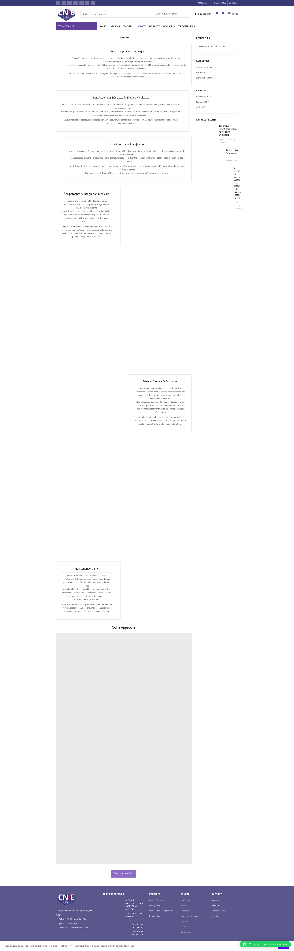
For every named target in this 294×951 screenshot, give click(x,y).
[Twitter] (64, 3)
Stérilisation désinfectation (161, 910)
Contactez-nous (219, 910)
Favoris (184, 926)
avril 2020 (200, 107)
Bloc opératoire (156, 900)
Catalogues (186, 932)
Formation (200, 72)
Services (216, 905)
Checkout (185, 910)
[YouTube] (75, 3)
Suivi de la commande (190, 916)
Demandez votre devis (123, 873)
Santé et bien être (204, 78)
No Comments (231, 160)
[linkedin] (93, 3)
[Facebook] (58, 3)
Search (186, 14)
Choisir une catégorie (166, 14)
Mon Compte (186, 900)
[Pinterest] (81, 3)
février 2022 (201, 102)
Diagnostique (155, 916)
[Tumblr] (87, 3)
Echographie (154, 905)
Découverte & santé (205, 67)
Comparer (185, 921)
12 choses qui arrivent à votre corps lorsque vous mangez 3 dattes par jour (237, 183)
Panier (183, 905)
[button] (265, 944)
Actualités (216, 916)
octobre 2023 (202, 96)
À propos (216, 900)
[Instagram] (69, 3)
